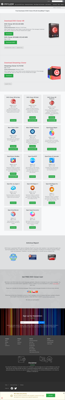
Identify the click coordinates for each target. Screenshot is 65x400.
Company (7, 338)
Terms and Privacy (13, 384)
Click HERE (55, 283)
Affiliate (6, 342)
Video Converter (32, 350)
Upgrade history (20, 47)
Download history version (10, 47)
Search (49, 1)
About (6, 340)
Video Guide (49, 343)
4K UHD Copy (32, 345)
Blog (6, 343)
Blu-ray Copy (31, 343)
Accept (51, 395)
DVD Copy (31, 342)
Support (48, 338)
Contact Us (7, 345)
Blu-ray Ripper (32, 348)
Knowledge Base (50, 340)
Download (55, 4)
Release (19, 343)
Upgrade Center (50, 342)
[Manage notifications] (2, 398)
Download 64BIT (10, 42)
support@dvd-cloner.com (49, 296)
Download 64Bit (32, 120)
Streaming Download (29, 4)
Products (19, 338)
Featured (31, 338)
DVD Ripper (31, 347)
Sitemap (21, 384)
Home (54, 7)
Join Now (41, 322)
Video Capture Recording (34, 352)
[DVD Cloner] (7, 4)
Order (59, 4)
